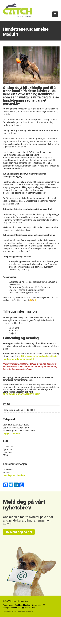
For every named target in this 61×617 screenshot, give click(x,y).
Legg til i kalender (11, 433)
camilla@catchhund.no (14, 475)
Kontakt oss (29, 607)
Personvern (8, 605)
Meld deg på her (20, 532)
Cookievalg (36, 605)
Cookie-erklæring (22, 605)
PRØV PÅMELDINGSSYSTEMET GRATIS (21, 394)
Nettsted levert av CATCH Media (18, 611)
